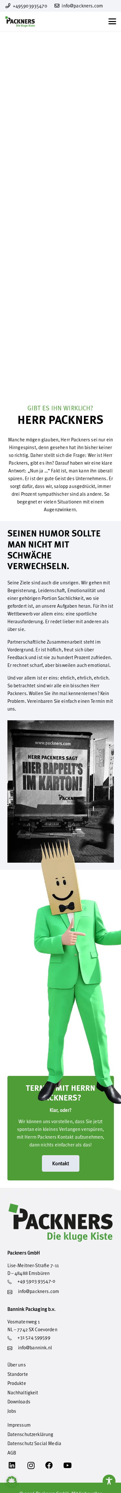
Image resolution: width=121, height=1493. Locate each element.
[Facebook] (54, 1465)
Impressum (19, 1425)
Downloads (18, 1401)
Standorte (17, 1374)
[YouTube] (72, 1465)
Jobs (11, 1411)
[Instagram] (35, 1465)
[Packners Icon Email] (9, 1294)
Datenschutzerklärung (30, 1434)
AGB (11, 1452)
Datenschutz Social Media (34, 1443)
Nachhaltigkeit (22, 1392)
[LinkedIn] (16, 1465)
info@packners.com (38, 1291)
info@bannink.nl (35, 1347)
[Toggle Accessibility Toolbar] (109, 1481)
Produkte (16, 1383)
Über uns (16, 1364)
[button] (112, 21)
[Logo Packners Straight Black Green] (20, 21)
